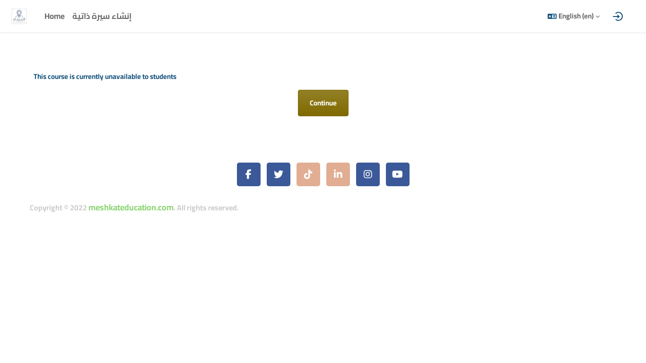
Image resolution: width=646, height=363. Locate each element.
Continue (323, 103)
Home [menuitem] (54, 16)
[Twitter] (278, 174)
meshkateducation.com (131, 207)
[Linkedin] (338, 174)
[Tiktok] (308, 174)
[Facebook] (249, 174)
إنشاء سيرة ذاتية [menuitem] (101, 16)
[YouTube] (398, 174)
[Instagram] (368, 174)
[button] (573, 17)
